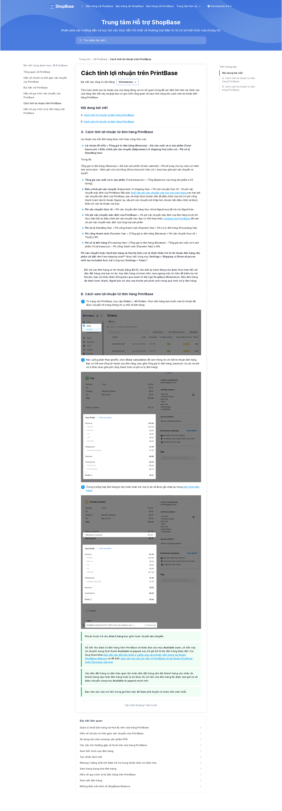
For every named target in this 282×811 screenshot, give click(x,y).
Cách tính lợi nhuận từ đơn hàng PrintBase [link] (109, 115)
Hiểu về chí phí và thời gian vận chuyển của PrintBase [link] (112, 733)
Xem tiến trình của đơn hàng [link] (96, 751)
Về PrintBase (100, 59)
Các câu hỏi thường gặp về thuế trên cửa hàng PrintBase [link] (113, 745)
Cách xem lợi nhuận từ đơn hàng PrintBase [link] (109, 121)
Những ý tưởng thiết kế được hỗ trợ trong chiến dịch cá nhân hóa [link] (118, 762)
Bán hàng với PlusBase (99, 6)
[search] (142, 40)
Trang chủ (84, 59)
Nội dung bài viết (96, 108)
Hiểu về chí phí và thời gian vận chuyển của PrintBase (45, 79)
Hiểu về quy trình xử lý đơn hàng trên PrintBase (44, 111)
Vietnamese (126, 81)
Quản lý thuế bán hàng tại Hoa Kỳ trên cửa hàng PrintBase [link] (114, 727)
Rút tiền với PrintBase (35, 87)
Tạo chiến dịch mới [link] (91, 756)
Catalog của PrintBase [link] (177, 218)
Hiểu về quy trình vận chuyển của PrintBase (42, 95)
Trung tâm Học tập (187, 6)
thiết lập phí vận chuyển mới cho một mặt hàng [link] (159, 192)
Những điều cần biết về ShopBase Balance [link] (105, 786)
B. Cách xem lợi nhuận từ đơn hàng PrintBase (119, 294)
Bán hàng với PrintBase (160, 6)
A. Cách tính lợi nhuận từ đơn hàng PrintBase (119, 132)
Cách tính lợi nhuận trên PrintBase (42, 103)
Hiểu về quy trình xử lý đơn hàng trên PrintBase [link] (108, 774)
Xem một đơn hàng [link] (91, 780)
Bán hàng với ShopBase (130, 6)
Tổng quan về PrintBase (37, 72)
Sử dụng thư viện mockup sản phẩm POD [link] (104, 739)
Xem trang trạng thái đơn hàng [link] (98, 768)
